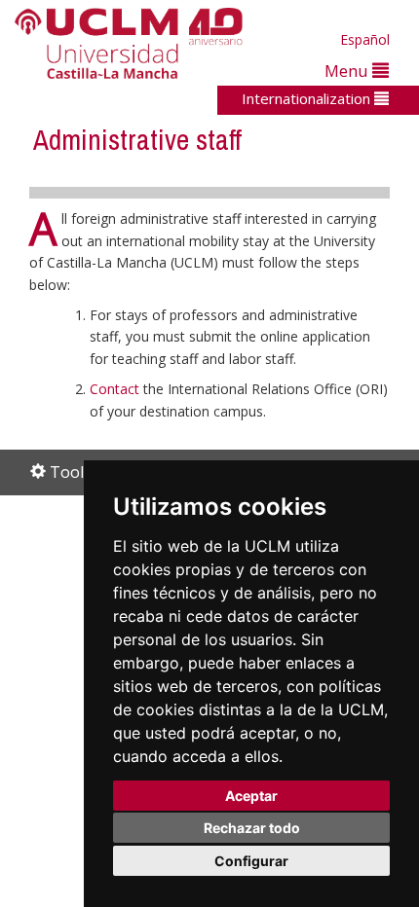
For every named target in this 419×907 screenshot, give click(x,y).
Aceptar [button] (251, 795)
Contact (114, 389)
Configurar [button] (251, 861)
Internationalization (308, 98)
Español (365, 39)
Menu (348, 70)
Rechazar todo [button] (252, 827)
